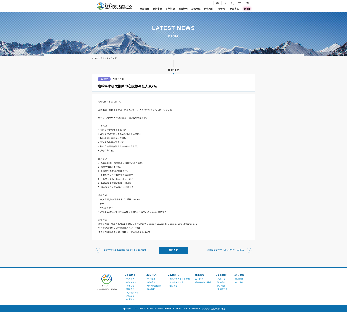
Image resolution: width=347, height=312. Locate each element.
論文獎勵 (221, 282)
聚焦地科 (208, 8)
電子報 (221, 8)
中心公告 (130, 279)
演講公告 (130, 289)
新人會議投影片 (133, 292)
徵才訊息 (130, 299)
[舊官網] (217, 3)
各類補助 (170, 8)
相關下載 (173, 286)
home (95, 58)
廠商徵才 (239, 279)
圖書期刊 (183, 8)
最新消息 (144, 8)
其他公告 (130, 286)
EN (247, 3)
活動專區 (196, 8)
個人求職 (239, 282)
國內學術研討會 (176, 282)
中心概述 (151, 279)
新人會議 (221, 286)
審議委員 (151, 282)
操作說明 (151, 289)
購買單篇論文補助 (203, 282)
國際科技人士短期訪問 (179, 279)
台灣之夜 (221, 279)
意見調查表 (222, 289)
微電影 (247, 8)
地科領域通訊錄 (154, 286)
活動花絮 (130, 296)
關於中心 (157, 8)
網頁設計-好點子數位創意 (214, 309)
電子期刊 (199, 279)
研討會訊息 (131, 282)
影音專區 (234, 8)
